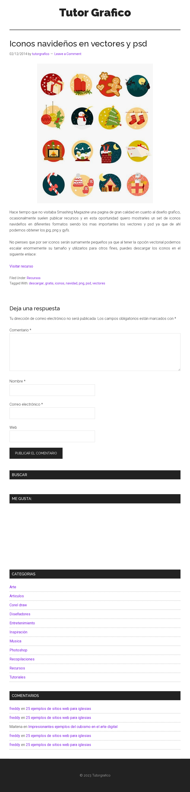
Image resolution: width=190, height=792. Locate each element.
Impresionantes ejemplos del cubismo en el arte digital (72, 726)
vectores (98, 283)
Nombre (17, 381)
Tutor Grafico (95, 12)
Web (13, 427)
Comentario (20, 330)
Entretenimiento (22, 623)
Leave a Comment (67, 54)
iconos (59, 283)
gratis (49, 283)
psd (88, 283)
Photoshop (18, 650)
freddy (15, 708)
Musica (15, 641)
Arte (13, 587)
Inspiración (18, 632)
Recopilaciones (22, 659)
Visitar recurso (22, 266)
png (81, 283)
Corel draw (18, 605)
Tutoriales (17, 677)
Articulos (17, 596)
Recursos (34, 278)
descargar (36, 283)
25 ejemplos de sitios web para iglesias (58, 708)
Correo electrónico (26, 404)
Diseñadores (20, 614)
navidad (71, 283)
